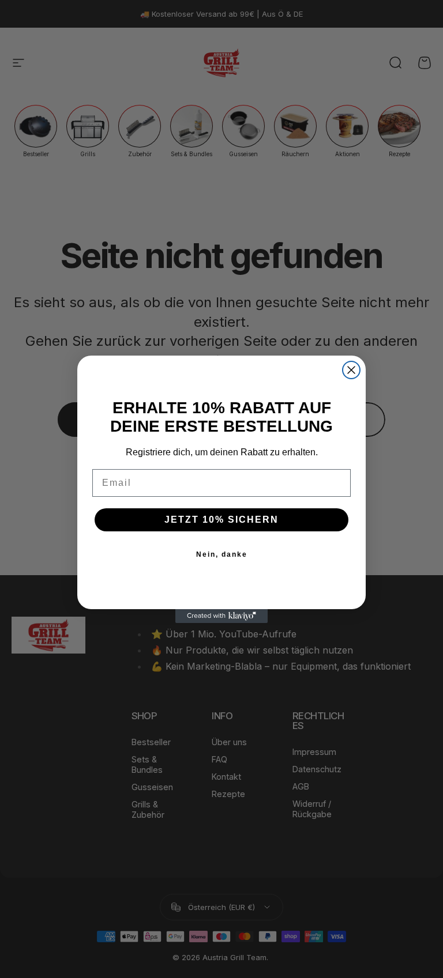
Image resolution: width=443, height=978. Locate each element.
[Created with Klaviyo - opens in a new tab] (221, 616)
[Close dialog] (351, 370)
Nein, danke (221, 554)
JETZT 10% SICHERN (221, 519)
